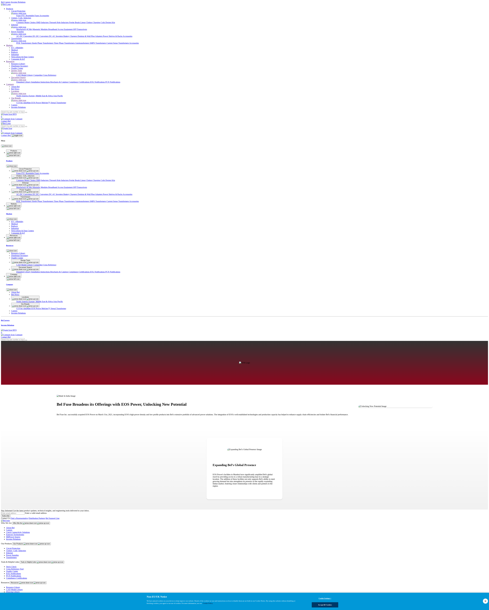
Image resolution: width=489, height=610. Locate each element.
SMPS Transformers (98, 43)
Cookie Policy (208, 603)
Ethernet (9, 553)
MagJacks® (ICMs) (24, 29)
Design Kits (110, 22)
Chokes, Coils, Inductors (16, 551)
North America (22, 96)
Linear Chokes (86, 22)
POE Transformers (24, 43)
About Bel (10, 528)
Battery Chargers (70, 36)
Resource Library (13, 587)
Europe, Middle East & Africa (41, 96)
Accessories (44, 16)
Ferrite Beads (74, 22)
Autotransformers (82, 43)
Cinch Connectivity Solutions (18, 532)
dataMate (27, 103)
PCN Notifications (112, 82)
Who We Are (18, 523)
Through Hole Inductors (59, 22)
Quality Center (12, 571)
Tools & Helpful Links (29, 562)
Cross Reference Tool (15, 569)
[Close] (7, 146)
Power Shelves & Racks (113, 36)
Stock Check (11, 567)
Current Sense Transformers (117, 43)
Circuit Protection (13, 548)
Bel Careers (5, 2)
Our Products (18, 544)
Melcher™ (46, 103)
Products (9, 9)
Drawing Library (13, 592)
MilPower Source (13, 537)
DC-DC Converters (41, 36)
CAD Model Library (24, 75)
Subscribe (5, 516)
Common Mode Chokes (26, 22)
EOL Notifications (97, 82)
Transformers (11, 557)
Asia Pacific (58, 96)
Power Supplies (12, 555)
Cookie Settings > (325, 598)
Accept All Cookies (325, 605)
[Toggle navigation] (17, 135)
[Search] (26, 112)
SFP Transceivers (80, 29)
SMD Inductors (42, 22)
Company (10, 84)
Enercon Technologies (15, 534)
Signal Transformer (58, 103)
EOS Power (36, 103)
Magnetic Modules (40, 29)
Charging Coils (99, 22)
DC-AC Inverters (56, 36)
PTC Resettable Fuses (30, 16)
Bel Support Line (52, 518)
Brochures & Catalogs (59, 82)
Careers (9, 530)
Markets (9, 45)
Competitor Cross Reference (44, 75)
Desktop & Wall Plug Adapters (90, 36)
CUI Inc (19, 103)
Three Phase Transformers (64, 43)
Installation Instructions (40, 82)
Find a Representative (19, 518)
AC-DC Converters (24, 36)
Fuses (18, 16)
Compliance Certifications (79, 82)
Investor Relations (18, 2)
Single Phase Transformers (43, 43)
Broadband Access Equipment (60, 29)
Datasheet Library (23, 82)
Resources (10, 61)
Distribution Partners (37, 518)
